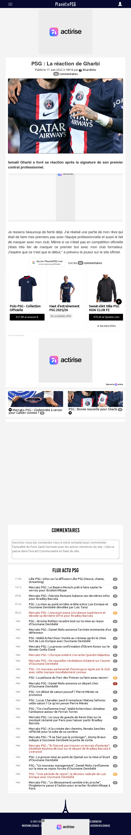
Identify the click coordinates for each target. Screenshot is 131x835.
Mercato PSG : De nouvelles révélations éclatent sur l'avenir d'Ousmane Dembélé (69, 662)
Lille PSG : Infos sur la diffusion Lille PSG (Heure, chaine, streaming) (66, 580)
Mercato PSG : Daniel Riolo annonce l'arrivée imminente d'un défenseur (70, 631)
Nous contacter (94, 821)
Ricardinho (89, 69)
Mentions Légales (30, 826)
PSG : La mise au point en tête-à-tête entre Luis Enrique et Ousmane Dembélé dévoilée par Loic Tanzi (68, 605)
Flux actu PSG (65, 570)
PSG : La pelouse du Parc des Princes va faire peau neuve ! (68, 677)
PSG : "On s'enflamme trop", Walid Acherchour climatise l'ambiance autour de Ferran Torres (67, 710)
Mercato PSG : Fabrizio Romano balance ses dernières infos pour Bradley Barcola (69, 597)
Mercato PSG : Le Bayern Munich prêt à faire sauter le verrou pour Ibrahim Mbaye (65, 588)
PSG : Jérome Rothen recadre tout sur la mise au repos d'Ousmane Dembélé (66, 622)
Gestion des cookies (100, 826)
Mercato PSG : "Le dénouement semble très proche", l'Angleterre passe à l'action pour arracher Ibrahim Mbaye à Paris (69, 785)
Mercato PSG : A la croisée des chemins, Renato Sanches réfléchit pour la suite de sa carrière (67, 730)
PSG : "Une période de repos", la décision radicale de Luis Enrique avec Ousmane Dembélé (67, 775)
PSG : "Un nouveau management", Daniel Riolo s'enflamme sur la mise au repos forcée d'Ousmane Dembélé (69, 767)
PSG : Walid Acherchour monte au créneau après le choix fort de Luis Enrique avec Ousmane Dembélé (67, 639)
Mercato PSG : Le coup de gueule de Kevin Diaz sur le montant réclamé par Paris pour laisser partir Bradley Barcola (65, 720)
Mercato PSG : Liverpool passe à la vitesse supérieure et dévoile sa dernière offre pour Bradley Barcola (67, 614)
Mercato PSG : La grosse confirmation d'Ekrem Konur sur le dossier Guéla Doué (69, 648)
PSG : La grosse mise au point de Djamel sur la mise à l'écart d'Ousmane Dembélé (69, 758)
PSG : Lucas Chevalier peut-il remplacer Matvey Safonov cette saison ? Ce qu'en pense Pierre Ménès (67, 701)
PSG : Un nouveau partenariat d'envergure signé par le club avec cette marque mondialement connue (69, 670)
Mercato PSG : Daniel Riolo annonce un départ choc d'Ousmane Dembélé (63, 685)
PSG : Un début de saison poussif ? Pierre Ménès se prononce (63, 693)
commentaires (66, 73)
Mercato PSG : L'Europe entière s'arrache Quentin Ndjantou (69, 655)
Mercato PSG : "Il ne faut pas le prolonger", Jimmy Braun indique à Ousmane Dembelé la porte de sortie (67, 738)
